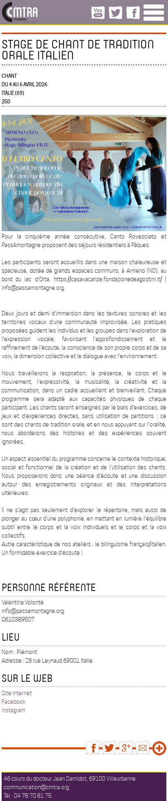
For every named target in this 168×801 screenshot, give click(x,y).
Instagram (13, 710)
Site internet (17, 693)
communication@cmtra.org (36, 787)
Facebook (14, 701)
